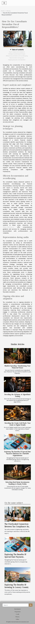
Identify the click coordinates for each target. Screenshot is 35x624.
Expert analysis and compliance (17, 52)
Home (3, 11)
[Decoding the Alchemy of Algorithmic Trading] (17, 384)
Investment (17, 609)
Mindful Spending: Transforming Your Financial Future (17, 367)
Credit (17, 614)
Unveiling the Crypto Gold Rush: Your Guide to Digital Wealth (17, 424)
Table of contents (18, 49)
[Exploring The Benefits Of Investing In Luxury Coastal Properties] (17, 574)
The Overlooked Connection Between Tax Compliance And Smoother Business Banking (17, 526)
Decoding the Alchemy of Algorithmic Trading (17, 395)
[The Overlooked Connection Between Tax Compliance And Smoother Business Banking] (17, 514)
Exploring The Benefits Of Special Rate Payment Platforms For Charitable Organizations (17, 453)
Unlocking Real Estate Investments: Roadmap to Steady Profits (17, 483)
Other (17, 619)
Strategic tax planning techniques (16, 54)
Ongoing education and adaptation (16, 59)
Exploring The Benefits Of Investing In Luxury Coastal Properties (16, 587)
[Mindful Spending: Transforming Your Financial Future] (17, 356)
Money (9, 11)
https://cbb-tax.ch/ (8, 227)
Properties (17, 611)
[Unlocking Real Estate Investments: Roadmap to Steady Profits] (17, 472)
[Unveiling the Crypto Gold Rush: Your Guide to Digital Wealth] (17, 413)
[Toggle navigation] (4, 3)
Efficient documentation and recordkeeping (17, 55)
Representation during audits (17, 57)
